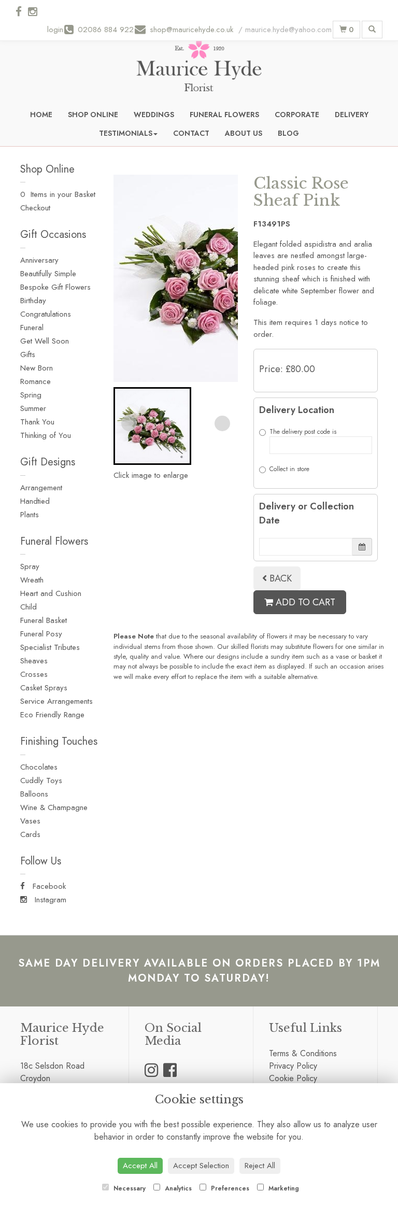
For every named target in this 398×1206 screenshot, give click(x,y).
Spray (29, 566)
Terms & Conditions (303, 1053)
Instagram (49, 899)
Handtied (35, 501)
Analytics (177, 1188)
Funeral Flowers (224, 114)
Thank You (37, 422)
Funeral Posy (41, 634)
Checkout (35, 208)
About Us (243, 133)
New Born (36, 368)
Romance (35, 381)
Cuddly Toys (41, 780)
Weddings (154, 114)
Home (41, 114)
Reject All (260, 1165)
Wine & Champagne (54, 807)
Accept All (140, 1165)
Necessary (128, 1188)
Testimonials (125, 133)
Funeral (32, 327)
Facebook (48, 886)
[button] (152, 426)
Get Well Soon (44, 341)
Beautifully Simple (48, 273)
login (55, 29)
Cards (30, 834)
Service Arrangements (56, 701)
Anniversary (39, 260)
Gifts (27, 354)
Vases (30, 821)
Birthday (33, 300)
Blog (288, 133)
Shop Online (93, 114)
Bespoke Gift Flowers (55, 287)
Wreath (32, 580)
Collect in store (289, 469)
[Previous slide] (129, 423)
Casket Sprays (43, 687)
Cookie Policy (293, 1078)
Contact (191, 133)
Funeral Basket (43, 620)
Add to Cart (304, 602)
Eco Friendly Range (52, 714)
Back (279, 578)
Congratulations (45, 314)
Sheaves (34, 660)
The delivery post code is (302, 431)
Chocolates (39, 767)
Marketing (282, 1188)
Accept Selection (201, 1165)
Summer (33, 408)
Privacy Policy (293, 1066)
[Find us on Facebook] (22, 12)
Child (28, 607)
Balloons (34, 794)
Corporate (297, 114)
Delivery (351, 114)
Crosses (34, 674)
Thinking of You (45, 435)
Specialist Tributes (50, 647)
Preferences (229, 1188)
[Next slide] (222, 423)
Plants (29, 514)
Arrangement (41, 487)
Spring (30, 395)
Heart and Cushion (50, 593)
